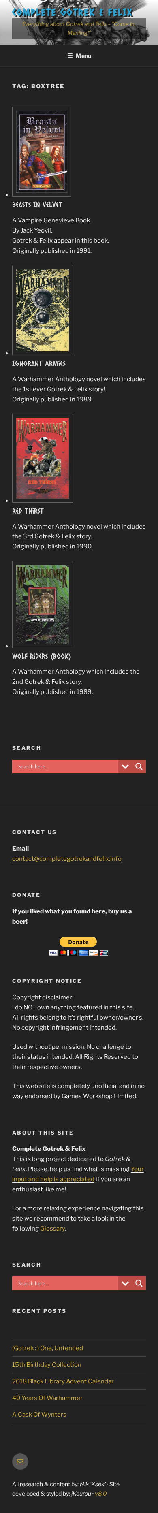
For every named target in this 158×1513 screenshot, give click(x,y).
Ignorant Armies (38, 363)
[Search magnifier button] (139, 766)
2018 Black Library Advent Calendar (63, 1381)
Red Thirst (28, 510)
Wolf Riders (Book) (41, 656)
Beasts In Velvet (37, 204)
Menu (83, 55)
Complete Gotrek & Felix (72, 12)
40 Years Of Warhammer (47, 1398)
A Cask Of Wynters (39, 1414)
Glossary (52, 1228)
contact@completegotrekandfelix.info (67, 858)
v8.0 (101, 1493)
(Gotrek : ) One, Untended (47, 1348)
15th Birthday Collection (46, 1364)
